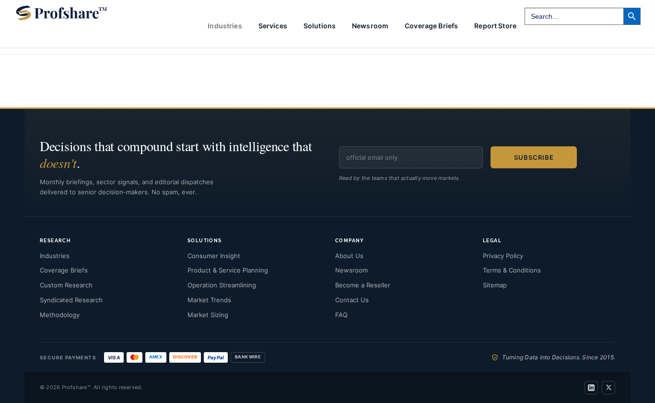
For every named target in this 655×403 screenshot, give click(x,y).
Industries (55, 256)
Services (272, 26)
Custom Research (66, 285)
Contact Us (352, 300)
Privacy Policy (503, 256)
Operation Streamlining (221, 285)
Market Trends (209, 300)
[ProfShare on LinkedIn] (591, 387)
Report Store (495, 26)
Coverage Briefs (431, 26)
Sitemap (495, 285)
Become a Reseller (362, 285)
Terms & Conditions (512, 270)
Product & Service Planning (227, 270)
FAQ (341, 315)
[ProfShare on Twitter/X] (608, 387)
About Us (349, 256)
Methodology (60, 315)
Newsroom (370, 26)
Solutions (320, 26)
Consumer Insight (213, 256)
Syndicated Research (71, 300)
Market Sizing (207, 315)
